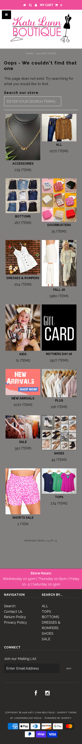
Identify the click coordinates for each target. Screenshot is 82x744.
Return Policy (15, 617)
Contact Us (13, 612)
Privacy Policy (15, 622)
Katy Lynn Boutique (41, 712)
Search (9, 606)
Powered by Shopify (58, 718)
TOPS (46, 612)
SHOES (47, 633)
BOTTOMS (50, 617)
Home (29, 53)
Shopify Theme (67, 712)
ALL (45, 606)
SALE (46, 639)
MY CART (51, 5)
